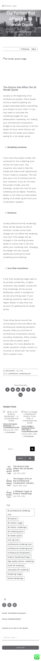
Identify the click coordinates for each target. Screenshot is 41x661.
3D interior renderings (16, 527)
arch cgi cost (13, 540)
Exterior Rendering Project (18, 557)
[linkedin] (15, 605)
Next (34, 49)
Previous (25, 49)
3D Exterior (12, 519)
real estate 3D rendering (17, 570)
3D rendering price (15, 531)
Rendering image (14, 574)
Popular (11, 458)
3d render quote (14, 536)
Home (20, 29)
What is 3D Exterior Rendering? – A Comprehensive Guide (11, 426)
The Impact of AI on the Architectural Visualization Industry (23, 480)
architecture (13, 374)
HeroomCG (10, 371)
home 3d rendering (15, 565)
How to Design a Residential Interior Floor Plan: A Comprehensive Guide (29, 428)
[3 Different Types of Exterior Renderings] (9, 491)
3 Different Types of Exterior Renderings (22, 492)
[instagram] (9, 605)
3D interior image (14, 523)
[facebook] (4, 605)
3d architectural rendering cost (18, 512)
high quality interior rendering (20, 561)
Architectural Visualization (18, 553)
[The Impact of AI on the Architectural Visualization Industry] (9, 480)
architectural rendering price (19, 548)
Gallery (11, 416)
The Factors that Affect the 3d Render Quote (23, 468)
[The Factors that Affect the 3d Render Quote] (9, 467)
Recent (20, 458)
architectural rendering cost (19, 544)
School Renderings (15, 578)
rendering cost (25, 374)
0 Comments (10, 432)
